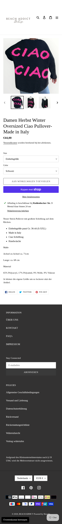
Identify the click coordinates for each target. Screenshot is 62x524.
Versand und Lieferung (17, 400)
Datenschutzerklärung (16, 408)
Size (5, 153)
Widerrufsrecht (13, 433)
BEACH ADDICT (26, 514)
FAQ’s (9, 336)
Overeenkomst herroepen (15, 519)
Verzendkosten (10, 143)
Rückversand (12, 417)
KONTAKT (12, 328)
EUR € (39, 478)
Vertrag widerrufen (15, 441)
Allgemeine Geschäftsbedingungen (22, 392)
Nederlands (22, 478)
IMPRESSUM (13, 344)
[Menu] (57, 17)
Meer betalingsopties (31, 197)
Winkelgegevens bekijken (18, 211)
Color (5, 165)
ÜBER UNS (12, 320)
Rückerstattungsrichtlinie (17, 425)
